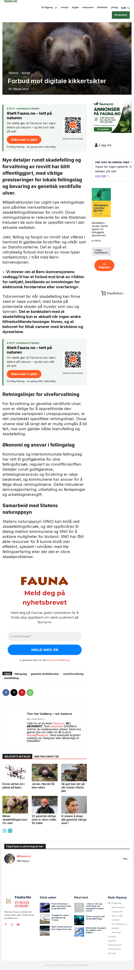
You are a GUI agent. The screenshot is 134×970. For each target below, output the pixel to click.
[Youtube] (18, 924)
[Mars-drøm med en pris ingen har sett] (45, 930)
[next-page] (10, 831)
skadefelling (11, 678)
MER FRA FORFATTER (46, 756)
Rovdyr (26, 73)
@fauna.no (24, 856)
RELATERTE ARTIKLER (17, 756)
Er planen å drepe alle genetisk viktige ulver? (74, 820)
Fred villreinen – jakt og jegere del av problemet (61, 906)
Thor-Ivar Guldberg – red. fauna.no (49, 713)
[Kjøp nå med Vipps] (104, 265)
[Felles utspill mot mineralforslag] (79, 920)
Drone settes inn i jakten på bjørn (13, 785)
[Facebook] (5, 692)
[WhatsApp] (30, 692)
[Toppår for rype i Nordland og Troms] (45, 919)
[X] (13, 692)
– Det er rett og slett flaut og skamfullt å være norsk (95, 907)
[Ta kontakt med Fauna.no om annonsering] (103, 129)
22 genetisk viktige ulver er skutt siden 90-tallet (44, 820)
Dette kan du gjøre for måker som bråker (96, 930)
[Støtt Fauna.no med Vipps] (72, 125)
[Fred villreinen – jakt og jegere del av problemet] (45, 907)
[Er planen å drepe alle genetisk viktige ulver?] (74, 804)
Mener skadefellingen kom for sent (14, 820)
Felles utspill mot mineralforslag (95, 917)
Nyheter (14, 73)
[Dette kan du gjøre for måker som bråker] (79, 932)
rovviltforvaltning (73, 674)
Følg (125, 858)
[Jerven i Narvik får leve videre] (44, 772)
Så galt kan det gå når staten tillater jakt (73, 787)
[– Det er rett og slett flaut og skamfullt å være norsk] (79, 907)
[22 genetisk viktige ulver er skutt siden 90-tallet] (44, 804)
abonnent (57, 726)
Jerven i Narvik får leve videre (43, 785)
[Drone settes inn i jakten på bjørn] (15, 772)
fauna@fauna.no (37, 735)
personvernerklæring (58, 660)
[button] (125, 7)
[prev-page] (4, 831)
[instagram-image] (14, 877)
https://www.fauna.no (36, 719)
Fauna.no (59, 723)
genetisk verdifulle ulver (45, 674)
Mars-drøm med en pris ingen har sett (61, 928)
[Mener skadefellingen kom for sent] (15, 804)
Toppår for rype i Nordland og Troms (60, 917)
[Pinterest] (21, 692)
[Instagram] (11, 924)
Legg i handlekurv (101, 251)
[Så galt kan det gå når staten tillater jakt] (74, 772)
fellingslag (20, 674)
